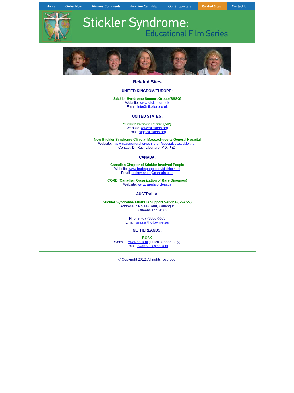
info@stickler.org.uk (152, 107)
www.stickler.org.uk (154, 103)
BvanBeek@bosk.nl (152, 246)
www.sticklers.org (154, 128)
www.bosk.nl (138, 242)
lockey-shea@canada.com (152, 173)
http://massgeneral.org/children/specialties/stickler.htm (154, 144)
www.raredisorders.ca (154, 184)
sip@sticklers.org (152, 132)
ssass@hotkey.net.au (152, 222)
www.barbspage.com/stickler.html (154, 169)
